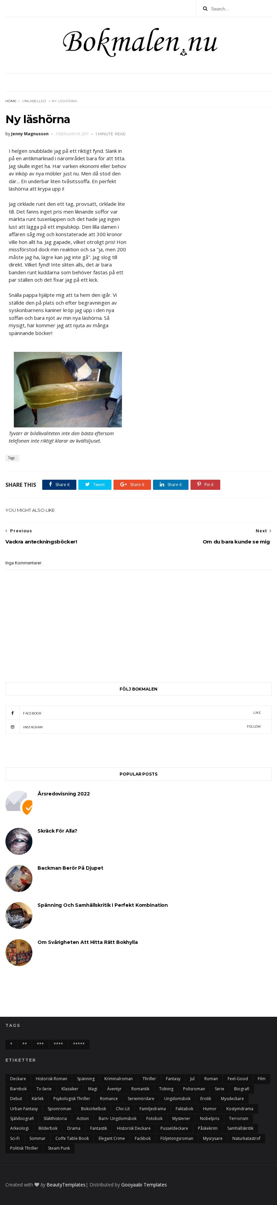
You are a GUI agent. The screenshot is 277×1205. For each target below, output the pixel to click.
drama (73, 1128)
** (24, 1044)
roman (211, 1079)
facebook (142, 713)
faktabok (184, 1109)
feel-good (238, 1079)
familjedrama (153, 1109)
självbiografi (22, 1118)
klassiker (69, 1089)
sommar (37, 1138)
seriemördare (141, 1098)
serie (219, 1089)
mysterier (181, 1118)
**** (58, 1044)
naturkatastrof (246, 1138)
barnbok (18, 1089)
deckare (18, 1079)
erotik (205, 1098)
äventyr (114, 1089)
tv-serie (44, 1089)
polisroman (194, 1089)
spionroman (59, 1109)
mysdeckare (232, 1098)
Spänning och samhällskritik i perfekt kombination (102, 905)
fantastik (98, 1128)
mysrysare (213, 1138)
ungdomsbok (177, 1098)
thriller (149, 1079)
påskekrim (208, 1128)
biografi (241, 1089)
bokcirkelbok (93, 1109)
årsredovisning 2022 (63, 794)
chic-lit (123, 1109)
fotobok (154, 1118)
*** (40, 1044)
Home (11, 101)
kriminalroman (118, 1079)
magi (92, 1089)
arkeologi (19, 1128)
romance (109, 1098)
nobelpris (209, 1118)
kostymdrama (239, 1109)
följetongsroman (176, 1138)
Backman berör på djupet (70, 868)
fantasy (173, 1079)
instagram (142, 727)
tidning (166, 1089)
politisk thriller (24, 1148)
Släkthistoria (55, 1118)
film (262, 1079)
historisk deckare (134, 1128)
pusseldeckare (174, 1128)
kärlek (38, 1098)
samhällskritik (240, 1128)
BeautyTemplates (66, 1184)
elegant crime (112, 1138)
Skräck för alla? (57, 831)
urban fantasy (24, 1109)
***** (79, 1044)
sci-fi (15, 1138)
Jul (192, 1079)
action (83, 1118)
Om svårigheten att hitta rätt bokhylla (87, 942)
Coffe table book (72, 1138)
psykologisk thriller (71, 1098)
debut (16, 1098)
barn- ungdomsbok (117, 1118)
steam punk (59, 1148)
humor (210, 1109)
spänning (86, 1079)
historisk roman (51, 1079)
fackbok (143, 1138)
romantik (140, 1089)
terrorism (238, 1118)
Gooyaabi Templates (144, 1184)
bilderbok (48, 1128)
